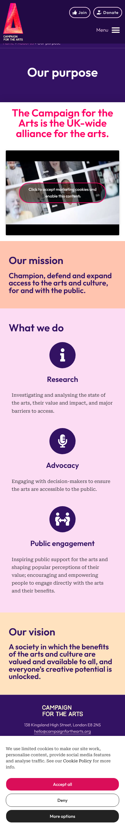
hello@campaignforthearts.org (62, 731)
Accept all (62, 784)
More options (62, 816)
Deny (62, 800)
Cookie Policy (77, 761)
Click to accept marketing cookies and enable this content (62, 193)
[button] (108, 30)
